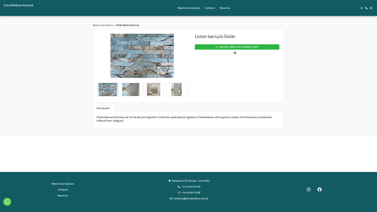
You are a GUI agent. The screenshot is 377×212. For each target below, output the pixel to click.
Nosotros (225, 7)
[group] (142, 56)
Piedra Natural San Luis (127, 25)
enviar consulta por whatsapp (238, 46)
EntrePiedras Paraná (18, 5)
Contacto (210, 7)
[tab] (103, 109)
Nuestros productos (189, 7)
